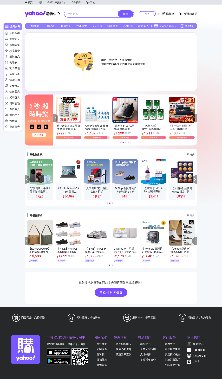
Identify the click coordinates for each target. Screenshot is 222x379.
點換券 (35, 26)
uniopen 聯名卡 (167, 26)
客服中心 (145, 344)
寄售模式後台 (172, 349)
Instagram (199, 355)
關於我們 (102, 344)
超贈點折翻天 (123, 344)
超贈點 (189, 26)
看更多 (142, 26)
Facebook (199, 350)
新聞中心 (198, 344)
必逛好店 (128, 26)
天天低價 (97, 26)
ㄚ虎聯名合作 (148, 359)
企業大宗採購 (148, 349)
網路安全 (102, 349)
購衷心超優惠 (123, 349)
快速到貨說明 (172, 359)
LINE (196, 361)
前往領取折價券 (111, 292)
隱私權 (100, 354)
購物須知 (102, 364)
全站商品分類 (172, 364)
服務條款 (102, 359)
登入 (147, 13)
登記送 (50, 26)
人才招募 (145, 354)
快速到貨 (81, 26)
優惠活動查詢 (123, 354)
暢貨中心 (66, 26)
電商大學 (170, 344)
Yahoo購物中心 (42, 14)
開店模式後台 (172, 354)
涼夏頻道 (112, 26)
